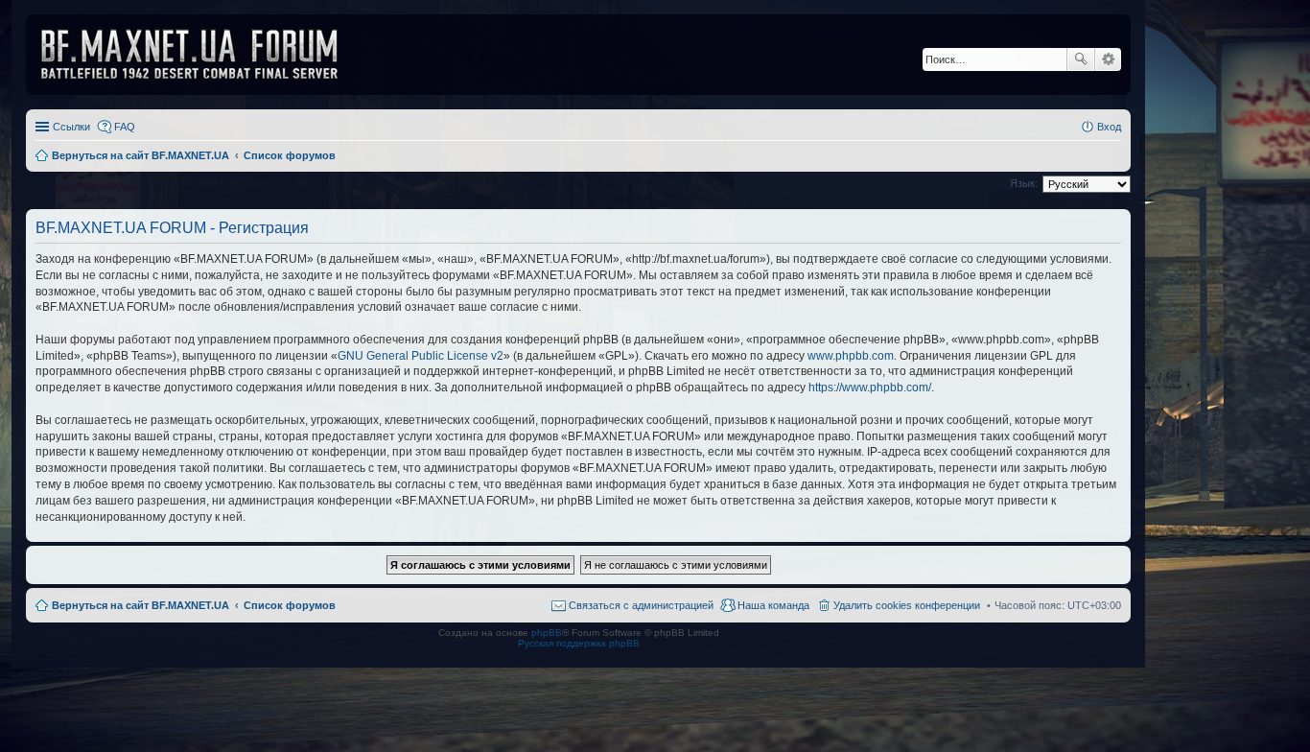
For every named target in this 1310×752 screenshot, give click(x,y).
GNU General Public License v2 (420, 356)
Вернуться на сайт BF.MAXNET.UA (140, 605)
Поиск (1080, 59)
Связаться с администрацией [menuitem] (641, 605)
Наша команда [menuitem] (773, 605)
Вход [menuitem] (1109, 126)
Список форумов (290, 605)
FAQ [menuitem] (124, 126)
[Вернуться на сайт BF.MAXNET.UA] (201, 54)
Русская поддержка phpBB (579, 643)
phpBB (546, 632)
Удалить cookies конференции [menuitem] (906, 605)
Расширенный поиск (1108, 59)
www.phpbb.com (850, 356)
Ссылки (71, 126)
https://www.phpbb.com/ (869, 387)
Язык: (1024, 183)
